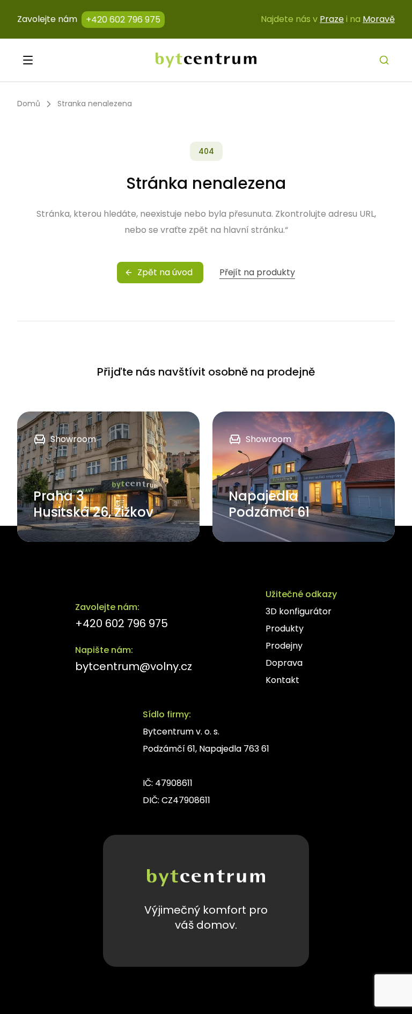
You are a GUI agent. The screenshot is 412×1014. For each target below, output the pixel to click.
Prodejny (284, 646)
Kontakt (282, 680)
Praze (332, 19)
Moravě (379, 19)
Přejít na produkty (257, 272)
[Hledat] (384, 60)
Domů (28, 103)
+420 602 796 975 (123, 19)
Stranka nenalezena (94, 103)
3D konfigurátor (299, 611)
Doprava (284, 663)
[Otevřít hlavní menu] (28, 60)
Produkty (285, 628)
